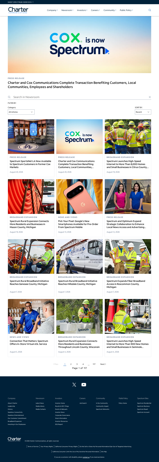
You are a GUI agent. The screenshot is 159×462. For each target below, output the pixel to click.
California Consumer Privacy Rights (66, 446)
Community (109, 10)
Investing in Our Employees (17, 424)
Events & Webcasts (61, 409)
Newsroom (66, 10)
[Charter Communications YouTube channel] (84, 384)
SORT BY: (138, 107)
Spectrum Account (143, 412)
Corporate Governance (62, 415)
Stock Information (61, 418)
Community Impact (102, 406)
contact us (86, 457)
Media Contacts (41, 409)
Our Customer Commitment (17, 418)
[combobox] (21, 112)
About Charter (12, 403)
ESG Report (59, 424)
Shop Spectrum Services (20, 2)
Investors (81, 10)
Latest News (40, 403)
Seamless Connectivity (15, 412)
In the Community (102, 403)
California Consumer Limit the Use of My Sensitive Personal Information (75, 451)
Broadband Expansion (15, 421)
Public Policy (126, 10)
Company (51, 10)
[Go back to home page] (14, 439)
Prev (56, 364)
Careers (94, 10)
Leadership (11, 406)
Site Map (104, 451)
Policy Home (123, 403)
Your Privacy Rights (47, 446)
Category (12, 107)
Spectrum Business (143, 406)
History (10, 409)
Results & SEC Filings (62, 406)
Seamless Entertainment (16, 415)
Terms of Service (33, 446)
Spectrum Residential (144, 403)
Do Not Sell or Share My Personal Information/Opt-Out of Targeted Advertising (105, 446)
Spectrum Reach (142, 409)
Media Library (40, 406)
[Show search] (149, 10)
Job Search (83, 403)
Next (102, 364)
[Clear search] (149, 97)
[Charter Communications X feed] (75, 384)
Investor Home (60, 403)
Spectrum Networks (102, 409)
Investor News (60, 412)
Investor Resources (61, 421)
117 (94, 364)
